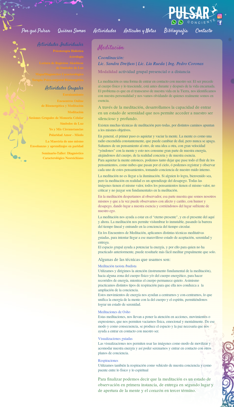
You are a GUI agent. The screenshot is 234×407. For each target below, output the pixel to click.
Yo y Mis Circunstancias (66, 129)
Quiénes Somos (72, 30)
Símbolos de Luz (71, 123)
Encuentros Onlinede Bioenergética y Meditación (62, 103)
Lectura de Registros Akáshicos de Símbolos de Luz (61, 65)
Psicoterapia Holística (68, 50)
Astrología (76, 56)
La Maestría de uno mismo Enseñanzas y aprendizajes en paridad (56, 143)
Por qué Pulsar (36, 30)
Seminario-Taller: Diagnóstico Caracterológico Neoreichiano (62, 155)
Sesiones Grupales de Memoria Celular (56, 117)
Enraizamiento (73, 94)
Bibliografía (176, 30)
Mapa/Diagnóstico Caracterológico (59, 74)
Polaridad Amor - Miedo (66, 134)
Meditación (75, 112)
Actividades (105, 30)
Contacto (204, 30)
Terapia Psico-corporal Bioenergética (57, 79)
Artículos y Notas (140, 30)
